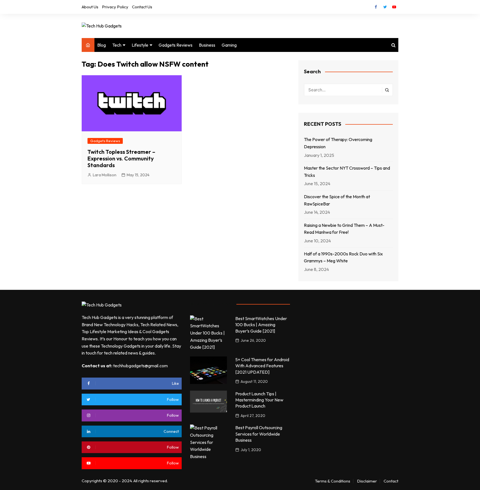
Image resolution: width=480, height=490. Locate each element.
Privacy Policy (115, 6)
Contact (391, 481)
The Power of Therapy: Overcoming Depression (338, 143)
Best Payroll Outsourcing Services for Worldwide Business (258, 434)
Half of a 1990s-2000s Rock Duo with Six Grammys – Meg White (343, 257)
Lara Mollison (104, 174)
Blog (101, 45)
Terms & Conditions (332, 481)
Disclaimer (367, 481)
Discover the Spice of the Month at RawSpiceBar (337, 200)
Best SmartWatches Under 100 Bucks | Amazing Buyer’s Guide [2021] (261, 325)
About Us (90, 6)
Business (207, 45)
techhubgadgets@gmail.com (140, 365)
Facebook (376, 7)
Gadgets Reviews (175, 45)
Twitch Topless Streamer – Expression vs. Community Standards (121, 158)
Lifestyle (140, 45)
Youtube (394, 7)
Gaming (229, 45)
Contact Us (142, 6)
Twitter (385, 7)
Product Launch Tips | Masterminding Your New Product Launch (259, 400)
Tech (116, 45)
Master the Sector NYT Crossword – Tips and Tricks (347, 171)
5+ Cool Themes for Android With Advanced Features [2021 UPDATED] (262, 366)
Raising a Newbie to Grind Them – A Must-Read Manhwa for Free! (344, 228)
